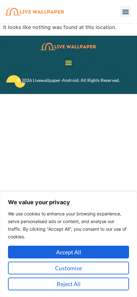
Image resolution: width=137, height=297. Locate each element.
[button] (125, 11)
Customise (68, 268)
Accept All (68, 252)
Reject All (69, 283)
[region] (68, 244)
